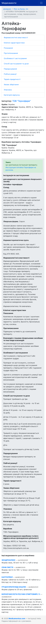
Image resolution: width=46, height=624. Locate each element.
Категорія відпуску (12, 95)
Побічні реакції (10, 74)
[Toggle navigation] (41, 3)
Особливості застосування (15, 58)
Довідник (7, 9)
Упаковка (8, 90)
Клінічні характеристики (14, 43)
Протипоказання (11, 53)
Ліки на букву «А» (20, 9)
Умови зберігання (11, 84)
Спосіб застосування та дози (16, 64)
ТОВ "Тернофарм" (21, 101)
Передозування (10, 69)
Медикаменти (9, 3)
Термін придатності (12, 79)
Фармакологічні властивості (16, 37)
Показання (8, 48)
